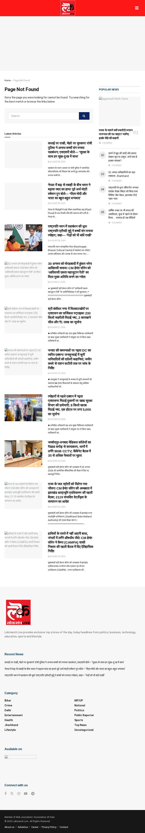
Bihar (8, 700)
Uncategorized (83, 729)
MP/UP (78, 700)
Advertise (23, 827)
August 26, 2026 (57, 373)
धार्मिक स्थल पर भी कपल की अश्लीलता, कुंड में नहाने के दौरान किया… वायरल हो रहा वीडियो (123, 214)
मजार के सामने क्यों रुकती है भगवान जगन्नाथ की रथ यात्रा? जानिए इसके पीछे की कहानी (116, 134)
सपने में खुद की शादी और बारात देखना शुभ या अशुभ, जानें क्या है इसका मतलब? (122, 157)
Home (8, 80)
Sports (78, 720)
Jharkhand (11, 725)
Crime (8, 705)
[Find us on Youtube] (25, 794)
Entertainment (14, 715)
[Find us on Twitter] (12, 793)
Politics (79, 710)
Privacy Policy (49, 827)
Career (34, 827)
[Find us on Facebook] (5, 794)
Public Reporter (84, 715)
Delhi (8, 710)
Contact (64, 827)
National (79, 705)
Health (9, 720)
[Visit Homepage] (67, 8)
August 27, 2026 (57, 282)
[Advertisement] (72, 44)
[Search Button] (84, 116)
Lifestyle (10, 729)
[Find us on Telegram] (33, 794)
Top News (80, 725)
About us (9, 827)
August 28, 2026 (57, 162)
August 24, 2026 (57, 507)
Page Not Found (22, 80)
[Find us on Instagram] (18, 794)
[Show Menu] (137, 8)
